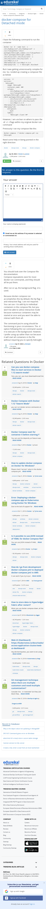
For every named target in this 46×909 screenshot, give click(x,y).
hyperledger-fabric (27, 623)
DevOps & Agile (33, 698)
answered (12, 344)
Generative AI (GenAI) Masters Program (15, 792)
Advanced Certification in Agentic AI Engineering (18, 771)
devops (24, 148)
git (13, 711)
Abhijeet (27, 344)
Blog (4, 835)
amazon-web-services (19, 595)
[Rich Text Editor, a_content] (23, 207)
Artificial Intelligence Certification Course (16, 784)
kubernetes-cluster (18, 670)
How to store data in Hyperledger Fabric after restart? (27, 603)
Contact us (6, 832)
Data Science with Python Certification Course (17, 781)
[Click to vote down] (5, 36)
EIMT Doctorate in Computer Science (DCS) (16, 814)
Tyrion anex (38, 476)
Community (7, 838)
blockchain (16, 623)
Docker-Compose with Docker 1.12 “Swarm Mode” (25, 402)
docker (6, 148)
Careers (27, 823)
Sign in (32, 904)
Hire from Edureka (30, 835)
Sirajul (35, 549)
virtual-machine (36, 487)
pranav (27, 154)
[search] (42, 8)
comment (18, 161)
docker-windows (17, 491)
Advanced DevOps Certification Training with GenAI (19, 775)
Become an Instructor (31, 826)
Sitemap (5, 842)
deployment (16, 529)
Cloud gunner (37, 581)
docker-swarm (17, 394)
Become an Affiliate (31, 829)
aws (14, 588)
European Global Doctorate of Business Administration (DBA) (22, 808)
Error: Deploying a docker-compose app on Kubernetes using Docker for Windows (25, 500)
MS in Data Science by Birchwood (13, 805)
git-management (28, 715)
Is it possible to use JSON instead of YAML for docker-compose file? (27, 537)
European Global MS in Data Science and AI (16, 811)
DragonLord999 (17, 704)
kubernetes (16, 666)
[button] (5, 186)
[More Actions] (41, 161)
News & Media (7, 826)
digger (38, 615)
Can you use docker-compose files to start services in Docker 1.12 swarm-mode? (26, 370)
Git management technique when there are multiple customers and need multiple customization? (25, 684)
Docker (21, 154)
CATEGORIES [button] (8, 862)
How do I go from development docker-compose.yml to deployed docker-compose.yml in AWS (27, 570)
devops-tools (15, 148)
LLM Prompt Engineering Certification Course (17, 778)
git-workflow (16, 715)
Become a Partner (30, 832)
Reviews (5, 829)
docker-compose (35, 148)
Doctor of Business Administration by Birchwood (18, 799)
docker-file (16, 592)
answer (8, 161)
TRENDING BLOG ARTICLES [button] (13, 867)
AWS (27, 581)
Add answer (10, 252)
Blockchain (30, 615)
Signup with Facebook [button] (18, 898)
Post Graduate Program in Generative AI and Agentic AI (20, 795)
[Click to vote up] (5, 32)
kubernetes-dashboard (34, 670)
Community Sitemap (9, 848)
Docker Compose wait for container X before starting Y (25, 433)
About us (6, 823)
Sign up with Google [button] (17, 891)
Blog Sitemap (7, 845)
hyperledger (16, 626)
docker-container (25, 484)
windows (26, 487)
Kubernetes (31, 659)
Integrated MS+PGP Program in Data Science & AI (18, 802)
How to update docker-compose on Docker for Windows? (26, 464)
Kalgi (36, 383)
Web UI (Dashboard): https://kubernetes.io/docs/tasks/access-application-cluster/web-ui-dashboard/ (27, 644)
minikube (15, 673)
